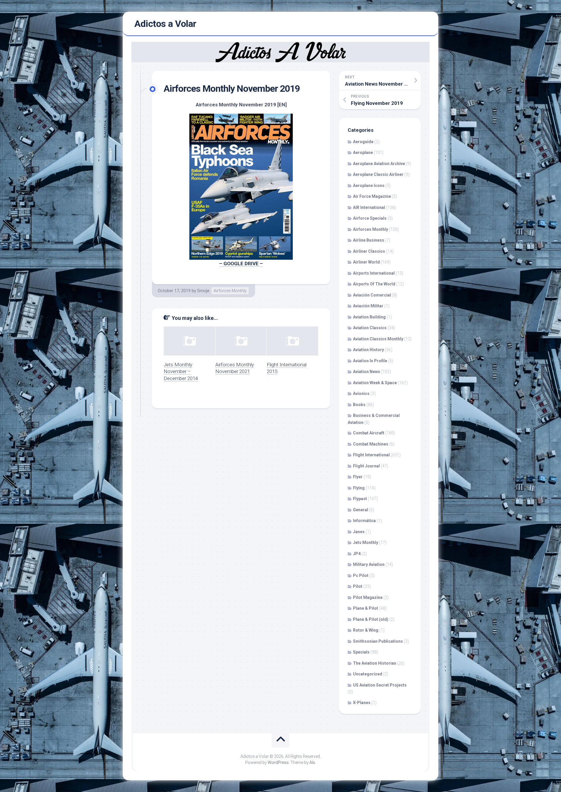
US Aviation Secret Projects (380, 685)
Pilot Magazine (367, 597)
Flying (359, 488)
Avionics (361, 393)
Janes (359, 531)
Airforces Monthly (230, 290)
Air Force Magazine (372, 196)
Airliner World (366, 262)
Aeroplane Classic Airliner (378, 174)
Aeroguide (363, 141)
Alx (312, 762)
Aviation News (366, 371)
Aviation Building (369, 317)
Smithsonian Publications (378, 641)
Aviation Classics (370, 327)
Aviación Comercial (372, 295)
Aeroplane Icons (369, 185)
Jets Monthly (365, 542)
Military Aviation (369, 564)
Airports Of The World (374, 284)
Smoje (203, 290)
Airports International (374, 273)
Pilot (357, 586)
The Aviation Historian (374, 663)
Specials (361, 652)
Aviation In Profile (370, 360)
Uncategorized (367, 674)
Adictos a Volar (165, 23)
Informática (364, 520)
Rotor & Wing (365, 630)
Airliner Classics (369, 251)
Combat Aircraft (368, 433)
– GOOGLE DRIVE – (241, 263)
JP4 (357, 553)
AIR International (369, 207)
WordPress (278, 762)
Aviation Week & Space (375, 382)
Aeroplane (363, 152)
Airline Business (368, 240)
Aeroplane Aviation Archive (379, 163)
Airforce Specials (370, 218)
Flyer (358, 476)
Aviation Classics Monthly (378, 339)
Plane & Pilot (365, 608)
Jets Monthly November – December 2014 (181, 372)
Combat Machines (370, 444)
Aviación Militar (368, 306)
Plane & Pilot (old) (370, 619)
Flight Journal (366, 466)
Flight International (371, 455)
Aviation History (368, 349)
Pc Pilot (360, 575)
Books (359, 404)
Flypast (360, 498)
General (360, 509)
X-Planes (361, 702)
